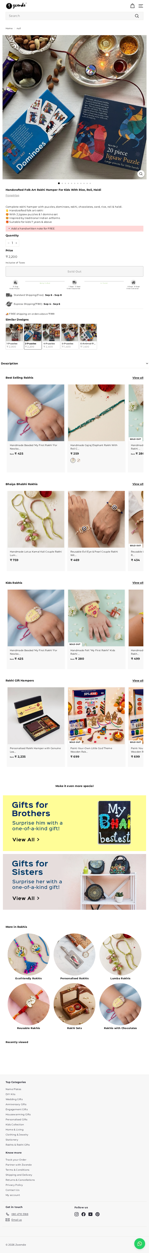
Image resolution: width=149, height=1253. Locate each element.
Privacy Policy (14, 1184)
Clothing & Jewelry (17, 1134)
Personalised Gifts (17, 1119)
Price (9, 250)
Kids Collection (15, 1124)
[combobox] (74, 16)
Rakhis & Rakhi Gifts (18, 1144)
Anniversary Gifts (16, 1104)
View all (138, 377)
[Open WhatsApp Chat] (139, 1243)
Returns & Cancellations (20, 1179)
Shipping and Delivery (19, 1174)
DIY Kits (11, 1094)
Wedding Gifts (14, 1099)
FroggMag (12, 195)
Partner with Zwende (19, 1164)
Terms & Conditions (17, 1169)
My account (13, 1195)
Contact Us (12, 1190)
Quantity (12, 235)
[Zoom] (141, 173)
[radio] (14, 336)
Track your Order (16, 1159)
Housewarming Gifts (18, 1114)
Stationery (12, 1139)
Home (9, 28)
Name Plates (13, 1089)
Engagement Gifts (17, 1109)
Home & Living (14, 1129)
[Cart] (132, 6)
